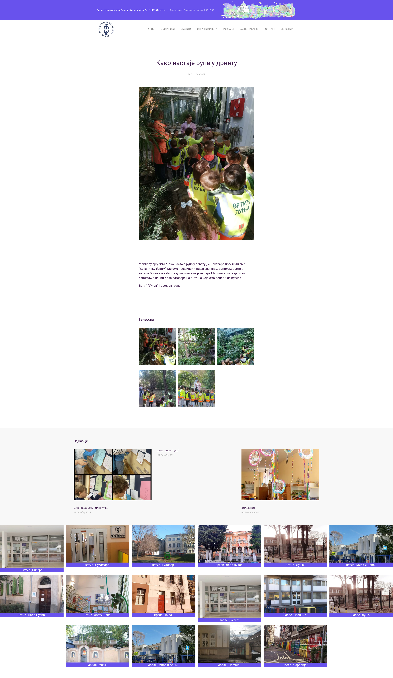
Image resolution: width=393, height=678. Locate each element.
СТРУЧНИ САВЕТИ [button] (207, 29)
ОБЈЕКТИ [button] (186, 29)
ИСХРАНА (228, 29)
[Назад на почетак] (106, 29)
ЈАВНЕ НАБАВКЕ (249, 29)
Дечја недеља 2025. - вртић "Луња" (91, 508)
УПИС (151, 29)
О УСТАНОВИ (168, 29)
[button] (157, 346)
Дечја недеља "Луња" (168, 450)
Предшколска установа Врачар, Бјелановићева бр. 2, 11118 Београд (131, 10)
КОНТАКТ (270, 29)
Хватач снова (248, 508)
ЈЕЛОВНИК (287, 29)
